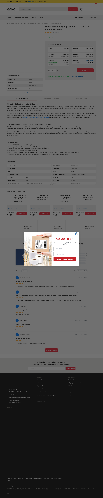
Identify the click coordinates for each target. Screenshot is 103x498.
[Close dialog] (76, 234)
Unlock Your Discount (65, 259)
